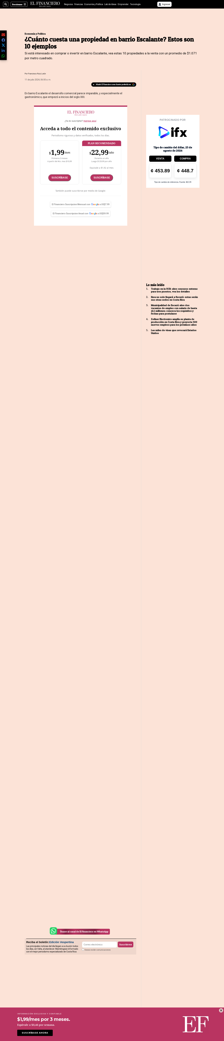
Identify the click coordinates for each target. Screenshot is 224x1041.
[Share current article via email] (3, 35)
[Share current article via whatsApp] (3, 56)
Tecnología (135, 4)
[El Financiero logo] (45, 4)
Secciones (17, 4)
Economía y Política (93, 4)
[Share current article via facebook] (3, 40)
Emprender (123, 4)
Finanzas (78, 4)
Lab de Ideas (110, 4)
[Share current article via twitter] (3, 45)
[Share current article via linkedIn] (3, 50)
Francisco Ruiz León (37, 73)
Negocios (68, 4)
